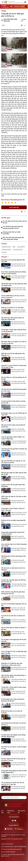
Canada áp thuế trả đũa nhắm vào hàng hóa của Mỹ (13, 402)
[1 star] (2, 202)
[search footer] (3, 797)
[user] (25, 2)
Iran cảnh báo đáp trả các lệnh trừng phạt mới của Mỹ (14, 545)
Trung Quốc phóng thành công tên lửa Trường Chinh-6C (12, 533)
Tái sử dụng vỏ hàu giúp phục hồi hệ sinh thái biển (13, 640)
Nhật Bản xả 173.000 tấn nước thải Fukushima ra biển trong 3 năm (11, 664)
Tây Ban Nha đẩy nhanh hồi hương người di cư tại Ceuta (13, 390)
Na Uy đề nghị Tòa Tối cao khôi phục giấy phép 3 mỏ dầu (14, 652)
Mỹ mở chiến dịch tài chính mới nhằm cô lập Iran (13, 628)
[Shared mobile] (21, 211)
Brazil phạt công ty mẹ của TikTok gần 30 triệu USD (14, 414)
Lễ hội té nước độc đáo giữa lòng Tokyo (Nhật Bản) (13, 485)
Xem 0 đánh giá (14, 207)
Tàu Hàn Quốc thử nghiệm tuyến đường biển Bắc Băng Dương (13, 735)
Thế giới (3, 11)
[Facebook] (13, 821)
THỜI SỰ (16, 6)
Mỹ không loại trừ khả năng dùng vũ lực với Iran (13, 557)
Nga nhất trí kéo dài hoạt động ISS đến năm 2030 (13, 260)
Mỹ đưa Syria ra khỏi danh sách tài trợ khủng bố (13, 568)
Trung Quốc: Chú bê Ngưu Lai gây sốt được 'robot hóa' (12, 509)
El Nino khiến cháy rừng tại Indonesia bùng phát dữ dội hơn (12, 700)
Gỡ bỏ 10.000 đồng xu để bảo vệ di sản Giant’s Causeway (12, 296)
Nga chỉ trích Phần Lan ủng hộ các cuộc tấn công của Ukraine (13, 461)
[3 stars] (9, 202)
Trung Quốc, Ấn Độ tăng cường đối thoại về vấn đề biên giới (13, 330)
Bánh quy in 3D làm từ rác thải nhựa (12, 307)
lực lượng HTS (21, 246)
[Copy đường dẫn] (25, 25)
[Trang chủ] (11, 6)
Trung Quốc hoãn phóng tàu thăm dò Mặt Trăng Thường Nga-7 (14, 771)
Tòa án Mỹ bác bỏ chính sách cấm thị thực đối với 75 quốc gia (12, 783)
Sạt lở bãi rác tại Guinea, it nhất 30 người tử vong (13, 747)
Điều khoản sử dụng (10, 811)
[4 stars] (12, 202)
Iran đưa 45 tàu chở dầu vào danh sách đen (13, 616)
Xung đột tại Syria (6, 246)
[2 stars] (5, 202)
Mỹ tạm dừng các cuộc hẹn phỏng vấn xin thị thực (13, 378)
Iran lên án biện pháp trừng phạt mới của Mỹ (13, 604)
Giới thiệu (2, 811)
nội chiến (4, 252)
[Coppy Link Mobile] (25, 25)
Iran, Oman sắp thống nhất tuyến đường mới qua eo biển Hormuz (13, 272)
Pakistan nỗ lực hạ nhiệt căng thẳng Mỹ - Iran (13, 521)
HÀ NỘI (22, 6)
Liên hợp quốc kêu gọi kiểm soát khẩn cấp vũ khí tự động (14, 449)
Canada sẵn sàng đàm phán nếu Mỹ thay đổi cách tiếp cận (13, 580)
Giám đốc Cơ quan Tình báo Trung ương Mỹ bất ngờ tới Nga (13, 366)
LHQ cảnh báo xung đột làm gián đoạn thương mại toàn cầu (13, 592)
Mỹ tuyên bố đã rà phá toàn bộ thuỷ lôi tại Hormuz (13, 425)
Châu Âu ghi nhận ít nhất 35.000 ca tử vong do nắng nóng (12, 437)
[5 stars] (15, 202)
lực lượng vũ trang (17, 249)
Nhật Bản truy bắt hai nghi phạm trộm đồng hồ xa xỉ (13, 354)
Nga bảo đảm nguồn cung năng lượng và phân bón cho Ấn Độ (13, 676)
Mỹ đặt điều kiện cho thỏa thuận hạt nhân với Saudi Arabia (14, 284)
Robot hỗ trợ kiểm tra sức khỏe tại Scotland (11, 712)
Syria (14, 246)
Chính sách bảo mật (21, 811)
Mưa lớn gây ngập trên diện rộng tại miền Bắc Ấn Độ (14, 473)
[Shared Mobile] (21, 25)
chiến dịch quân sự (14, 81)
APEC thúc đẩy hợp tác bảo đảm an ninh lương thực (13, 497)
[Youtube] (15, 821)
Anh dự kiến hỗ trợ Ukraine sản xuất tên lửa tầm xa (13, 723)
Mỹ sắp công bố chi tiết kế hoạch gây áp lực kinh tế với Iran (13, 759)
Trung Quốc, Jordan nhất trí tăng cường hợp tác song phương (13, 688)
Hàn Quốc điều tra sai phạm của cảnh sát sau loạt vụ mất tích (13, 342)
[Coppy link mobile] (25, 211)
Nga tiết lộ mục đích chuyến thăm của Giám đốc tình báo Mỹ (12, 318)
